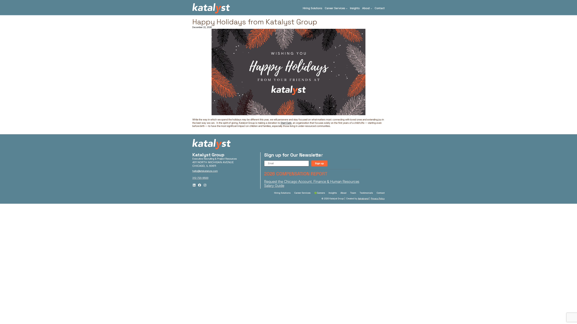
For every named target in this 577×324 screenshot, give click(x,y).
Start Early (286, 122)
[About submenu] (371, 8)
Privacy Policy (378, 198)
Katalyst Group (208, 155)
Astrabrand (363, 198)
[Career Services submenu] (347, 8)
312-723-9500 (200, 177)
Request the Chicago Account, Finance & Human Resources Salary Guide (311, 183)
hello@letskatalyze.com (205, 171)
